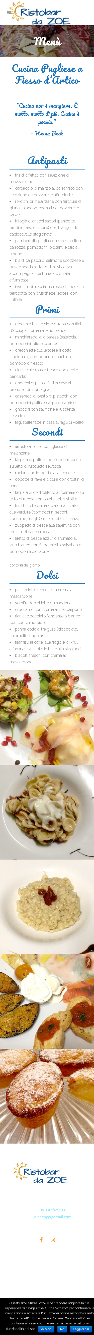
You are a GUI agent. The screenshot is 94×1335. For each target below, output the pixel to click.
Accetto (46, 1329)
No (62, 1329)
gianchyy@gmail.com (53, 1217)
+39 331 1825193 (51, 1210)
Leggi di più (81, 1329)
